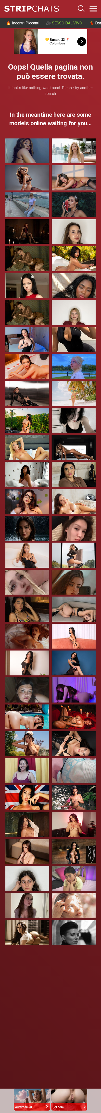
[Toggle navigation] (93, 8)
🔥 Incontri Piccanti (22, 23)
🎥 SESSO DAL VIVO (64, 23)
